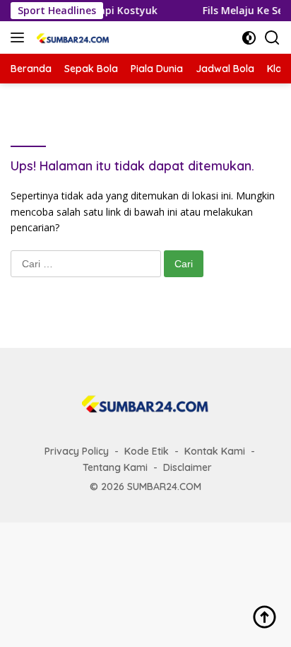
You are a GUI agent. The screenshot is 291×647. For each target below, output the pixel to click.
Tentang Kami (115, 467)
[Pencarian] (272, 37)
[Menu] (20, 37)
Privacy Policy (76, 451)
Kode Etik (146, 451)
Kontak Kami (214, 451)
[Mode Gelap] (249, 37)
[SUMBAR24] (71, 37)
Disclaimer (187, 467)
